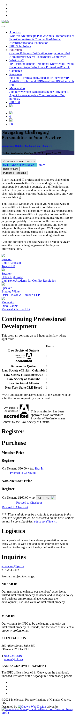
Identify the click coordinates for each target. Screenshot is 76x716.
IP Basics (15, 63)
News (45, 81)
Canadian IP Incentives (52, 77)
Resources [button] (15, 74)
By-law (34, 95)
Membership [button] (17, 88)
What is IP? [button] (16, 60)
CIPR (38, 81)
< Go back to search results (19, 161)
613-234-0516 (13, 655)
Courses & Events (20, 53)
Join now (15, 91)
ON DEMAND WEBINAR (19, 165)
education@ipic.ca (45, 521)
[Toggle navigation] (3, 26)
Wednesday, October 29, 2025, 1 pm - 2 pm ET (27, 145)
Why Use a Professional (46, 67)
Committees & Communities (33, 39)
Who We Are (17, 35)
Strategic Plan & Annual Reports (46, 35)
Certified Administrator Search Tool (39, 55)
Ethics (41, 165)
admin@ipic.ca (13, 659)
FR (11, 124)
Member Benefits (31, 91)
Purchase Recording (14, 172)
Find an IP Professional (23, 77)
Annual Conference (54, 56)
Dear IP (54, 81)
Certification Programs (45, 53)
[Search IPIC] (10, 120)
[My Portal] (10, 113)
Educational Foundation (33, 42)
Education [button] (15, 49)
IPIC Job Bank (26, 81)
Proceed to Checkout (23, 472)
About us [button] (15, 32)
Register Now (10, 168)
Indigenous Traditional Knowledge (42, 63)
